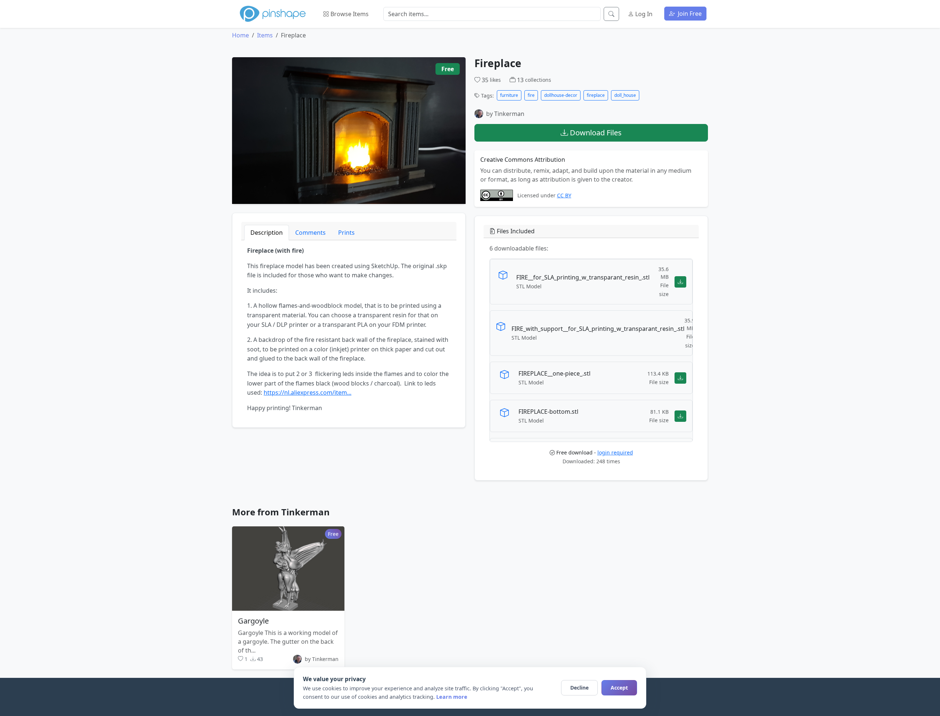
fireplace (596, 95)
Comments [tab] (310, 233)
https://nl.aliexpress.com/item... (307, 392)
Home (240, 35)
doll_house (625, 95)
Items (265, 35)
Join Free (689, 14)
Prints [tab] (346, 233)
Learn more (451, 696)
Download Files (595, 133)
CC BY (564, 195)
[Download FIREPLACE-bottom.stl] (680, 415)
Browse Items (349, 14)
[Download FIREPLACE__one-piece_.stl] (680, 377)
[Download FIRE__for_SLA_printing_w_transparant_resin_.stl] (680, 281)
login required (615, 452)
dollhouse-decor (560, 95)
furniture (509, 95)
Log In (643, 14)
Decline (579, 687)
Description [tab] (266, 233)
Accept (619, 687)
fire (531, 95)
